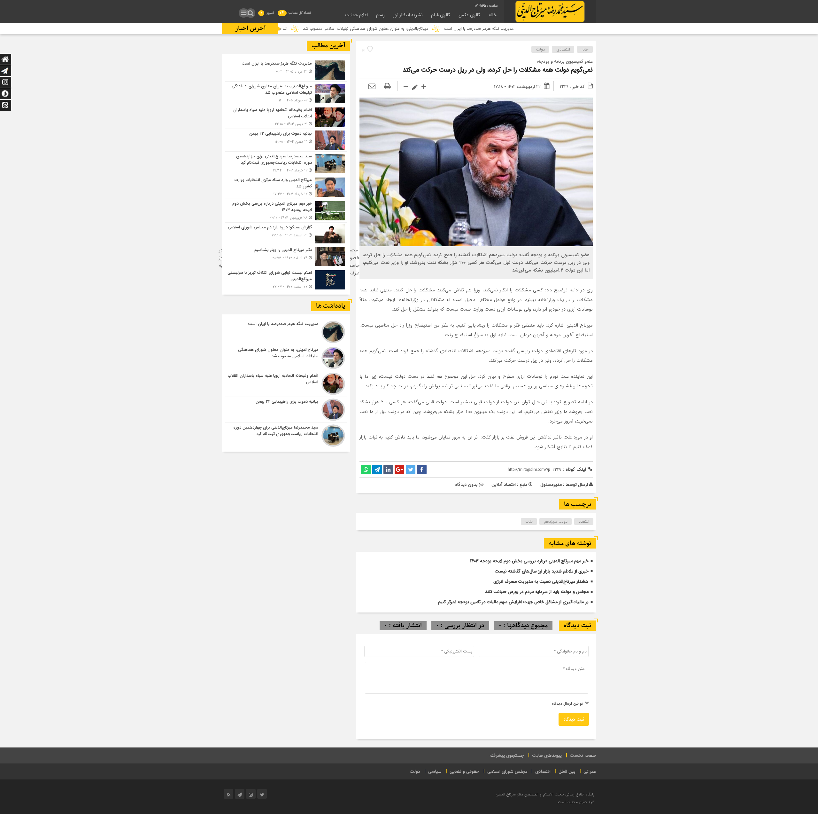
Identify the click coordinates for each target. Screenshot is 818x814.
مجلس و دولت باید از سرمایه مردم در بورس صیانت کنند (537, 591)
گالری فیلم (440, 15)
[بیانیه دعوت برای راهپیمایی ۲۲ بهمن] (286, 140)
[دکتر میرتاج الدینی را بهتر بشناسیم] (286, 256)
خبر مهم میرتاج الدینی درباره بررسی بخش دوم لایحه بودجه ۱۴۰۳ (529, 561)
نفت (529, 521)
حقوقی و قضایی (464, 771)
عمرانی (589, 771)
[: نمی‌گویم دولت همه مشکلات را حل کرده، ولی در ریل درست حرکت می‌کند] (372, 86)
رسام (380, 15)
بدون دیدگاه (466, 484)
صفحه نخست (583, 755)
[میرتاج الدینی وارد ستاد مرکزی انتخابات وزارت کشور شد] (286, 187)
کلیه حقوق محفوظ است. (575, 802)
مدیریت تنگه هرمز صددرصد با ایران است (521, 28)
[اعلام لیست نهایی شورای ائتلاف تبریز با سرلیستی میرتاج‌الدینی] (286, 279)
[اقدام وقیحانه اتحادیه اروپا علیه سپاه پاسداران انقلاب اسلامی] (286, 117)
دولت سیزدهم (555, 521)
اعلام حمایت (356, 15)
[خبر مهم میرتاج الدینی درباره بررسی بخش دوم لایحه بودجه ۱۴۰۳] (286, 210)
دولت (540, 49)
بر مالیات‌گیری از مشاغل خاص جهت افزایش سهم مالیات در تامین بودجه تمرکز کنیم (513, 601)
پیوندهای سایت (547, 755)
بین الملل (567, 771)
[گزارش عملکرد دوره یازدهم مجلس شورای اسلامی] (286, 234)
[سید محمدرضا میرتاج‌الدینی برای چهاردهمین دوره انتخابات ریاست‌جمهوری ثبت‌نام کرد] (286, 163)
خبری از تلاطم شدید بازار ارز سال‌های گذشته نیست (542, 571)
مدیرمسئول (551, 484)
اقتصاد (584, 521)
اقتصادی (563, 49)
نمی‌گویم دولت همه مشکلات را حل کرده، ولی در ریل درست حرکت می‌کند (498, 70)
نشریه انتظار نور (408, 15)
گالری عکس (469, 15)
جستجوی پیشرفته (507, 755)
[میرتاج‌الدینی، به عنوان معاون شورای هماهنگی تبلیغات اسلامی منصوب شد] (286, 93)
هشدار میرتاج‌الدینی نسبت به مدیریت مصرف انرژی (541, 581)
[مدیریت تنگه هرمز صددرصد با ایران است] (286, 70)
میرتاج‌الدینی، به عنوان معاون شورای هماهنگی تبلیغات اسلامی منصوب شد (408, 28)
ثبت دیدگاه (573, 719)
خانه (493, 15)
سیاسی (435, 771)
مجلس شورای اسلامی (507, 771)
